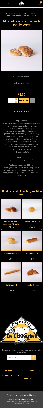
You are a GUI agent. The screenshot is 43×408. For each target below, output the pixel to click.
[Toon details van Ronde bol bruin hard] (32, 209)
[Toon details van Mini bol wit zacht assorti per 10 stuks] (11, 209)
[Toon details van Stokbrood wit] (11, 272)
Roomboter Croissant (31, 285)
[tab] (21, 112)
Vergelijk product (23, 76)
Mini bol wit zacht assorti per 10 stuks (11, 223)
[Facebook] (28, 383)
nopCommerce (21, 395)
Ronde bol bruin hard (32, 222)
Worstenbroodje (31, 253)
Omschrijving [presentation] (21, 112)
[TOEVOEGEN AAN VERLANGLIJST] (32, 100)
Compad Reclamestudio (26, 399)
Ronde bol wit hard (11, 253)
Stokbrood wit (11, 285)
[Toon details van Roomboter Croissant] (32, 272)
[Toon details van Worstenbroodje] (32, 240)
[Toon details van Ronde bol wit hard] (11, 240)
